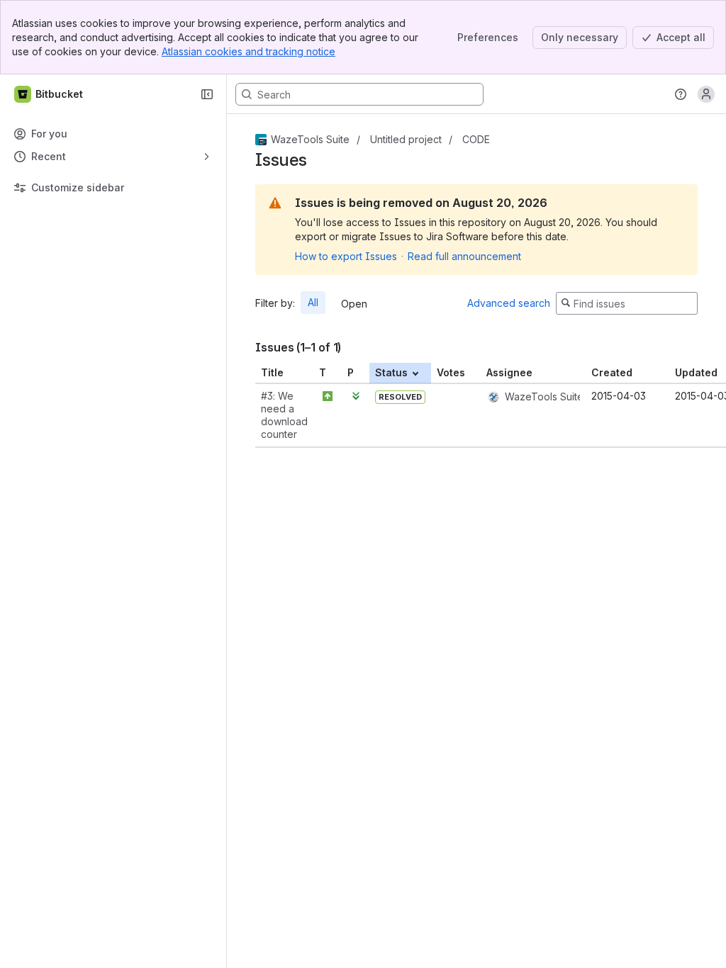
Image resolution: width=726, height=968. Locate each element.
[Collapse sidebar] (207, 94)
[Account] (706, 94)
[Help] (680, 94)
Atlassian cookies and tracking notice (248, 51)
